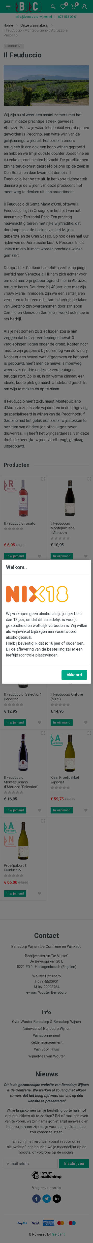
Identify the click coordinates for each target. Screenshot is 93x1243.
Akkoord (74, 675)
